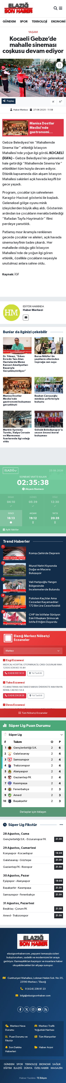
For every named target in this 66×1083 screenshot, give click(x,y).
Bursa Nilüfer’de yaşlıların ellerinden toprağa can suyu (46, 359)
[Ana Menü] (60, 8)
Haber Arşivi (46, 1047)
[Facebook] (20, 1009)
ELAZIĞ (18, 1068)
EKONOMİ (58, 21)
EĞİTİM (8, 1068)
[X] (27, 1009)
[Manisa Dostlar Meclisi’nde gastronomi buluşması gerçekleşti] (17, 385)
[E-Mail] (26, 317)
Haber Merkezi (20, 110)
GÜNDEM (9, 21)
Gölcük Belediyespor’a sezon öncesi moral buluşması (48, 433)
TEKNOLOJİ (39, 21)
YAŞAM (33, 32)
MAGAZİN (56, 1068)
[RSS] (46, 1009)
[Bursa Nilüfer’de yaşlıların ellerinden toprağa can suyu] (48, 345)
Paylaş (10, 101)
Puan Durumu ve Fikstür (16, 1038)
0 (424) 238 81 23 (35, 989)
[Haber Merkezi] (11, 312)
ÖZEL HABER (41, 1068)
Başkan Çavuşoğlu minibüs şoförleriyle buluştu (46, 399)
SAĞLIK (56, 1064)
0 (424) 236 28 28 (16, 696)
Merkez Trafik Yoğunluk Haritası (44, 1028)
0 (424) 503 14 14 (16, 673)
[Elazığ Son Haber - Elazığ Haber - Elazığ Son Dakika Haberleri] (18, 9)
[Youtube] (39, 1009)
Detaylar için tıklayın (33, 811)
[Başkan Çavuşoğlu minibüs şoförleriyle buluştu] (48, 385)
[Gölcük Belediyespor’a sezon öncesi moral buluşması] (48, 419)
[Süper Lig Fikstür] (61, 824)
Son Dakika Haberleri (13, 1049)
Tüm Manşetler (47, 1036)
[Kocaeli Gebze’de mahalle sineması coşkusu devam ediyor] (33, 78)
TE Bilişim (42, 1078)
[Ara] (55, 8)
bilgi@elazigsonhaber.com (35, 995)
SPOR (24, 21)
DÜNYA (28, 1068)
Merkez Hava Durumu (15, 1028)
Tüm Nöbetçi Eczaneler (35, 713)
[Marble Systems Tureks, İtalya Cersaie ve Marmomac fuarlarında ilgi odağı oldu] (17, 419)
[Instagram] (33, 1009)
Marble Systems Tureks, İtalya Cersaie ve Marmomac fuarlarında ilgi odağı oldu (16, 436)
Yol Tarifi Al (37, 673)
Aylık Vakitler (12, 530)
